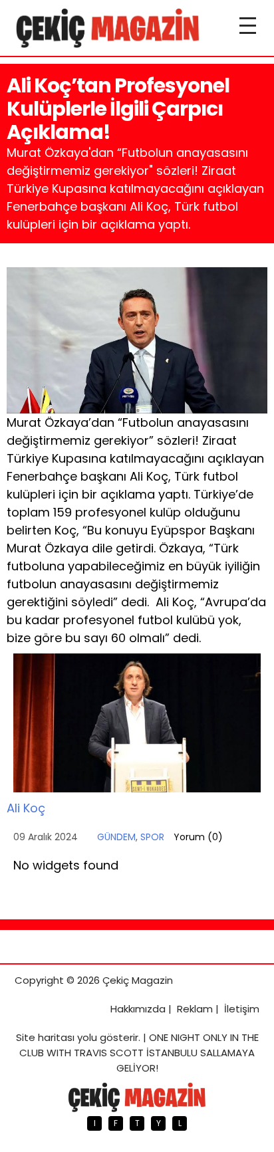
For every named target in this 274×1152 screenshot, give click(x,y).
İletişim (241, 1009)
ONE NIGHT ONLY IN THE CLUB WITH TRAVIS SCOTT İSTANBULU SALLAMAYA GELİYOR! (139, 1052)
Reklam (195, 1009)
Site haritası (45, 1037)
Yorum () (198, 837)
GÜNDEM (116, 837)
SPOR (152, 837)
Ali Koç (26, 808)
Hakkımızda (138, 1009)
